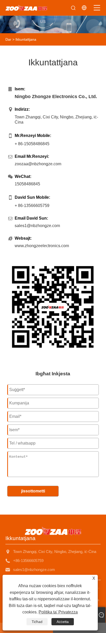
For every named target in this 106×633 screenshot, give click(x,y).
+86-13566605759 (28, 560)
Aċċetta (63, 622)
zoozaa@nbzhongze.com (38, 164)
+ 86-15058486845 (32, 144)
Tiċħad (37, 622)
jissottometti (33, 491)
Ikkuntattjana (25, 39)
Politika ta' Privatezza (58, 612)
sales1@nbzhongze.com (37, 225)
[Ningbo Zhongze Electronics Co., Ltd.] (26, 7)
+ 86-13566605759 (32, 205)
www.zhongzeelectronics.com (42, 246)
